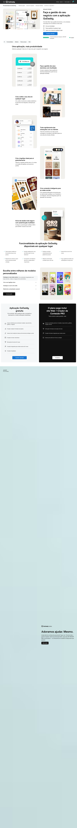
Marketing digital (22, 5)
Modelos (16, 41)
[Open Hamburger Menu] (3, 1)
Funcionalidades (10, 41)
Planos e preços (23, 41)
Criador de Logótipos (30, 5)
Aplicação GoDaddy (39, 5)
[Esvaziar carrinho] (73, 2)
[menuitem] (4, 42)
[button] (20, 278)
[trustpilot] (46, 37)
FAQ (29, 41)
